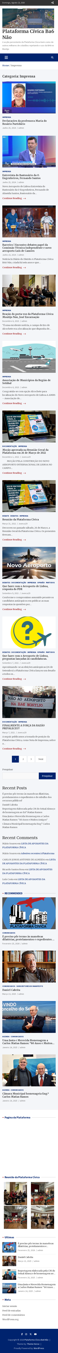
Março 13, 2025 (9, 994)
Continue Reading (12, 198)
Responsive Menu (52, 3)
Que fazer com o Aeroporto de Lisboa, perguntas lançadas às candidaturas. (25, 657)
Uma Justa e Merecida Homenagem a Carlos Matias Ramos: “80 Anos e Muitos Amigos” (27, 1043)
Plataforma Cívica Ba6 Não (36, 1339)
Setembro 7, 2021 (10, 662)
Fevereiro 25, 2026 (10, 943)
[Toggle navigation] (6, 57)
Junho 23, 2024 (9, 254)
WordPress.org (10, 1319)
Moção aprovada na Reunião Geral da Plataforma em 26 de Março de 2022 (25, 451)
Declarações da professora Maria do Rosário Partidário (24, 122)
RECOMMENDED (13, 893)
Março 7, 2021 (8, 732)
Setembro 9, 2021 (10, 593)
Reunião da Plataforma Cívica (20, 519)
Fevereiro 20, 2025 (26, 1277)
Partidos (50, 582)
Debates (14, 516)
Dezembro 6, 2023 (10, 321)
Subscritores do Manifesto (29, 986)
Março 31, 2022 (9, 523)
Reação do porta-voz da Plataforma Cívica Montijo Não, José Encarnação (27, 316)
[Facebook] (22, 1334)
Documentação (9, 446)
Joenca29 (25, 457)
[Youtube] (35, 1334)
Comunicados (8, 933)
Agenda (5, 1036)
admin (21, 127)
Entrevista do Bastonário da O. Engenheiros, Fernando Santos (21, 177)
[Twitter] (30, 1334)
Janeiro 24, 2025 (9, 1047)
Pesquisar (7, 769)
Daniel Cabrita (10, 804)
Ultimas (9, 1237)
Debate (5, 516)
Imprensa (6, 117)
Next (40, 759)
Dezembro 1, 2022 (10, 457)
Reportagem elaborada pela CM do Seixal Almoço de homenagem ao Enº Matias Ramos (36, 1273)
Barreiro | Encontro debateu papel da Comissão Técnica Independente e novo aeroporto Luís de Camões (27, 247)
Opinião (41, 582)
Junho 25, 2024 (9, 127)
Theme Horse (33, 1344)
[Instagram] (26, 1334)
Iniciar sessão (9, 1306)
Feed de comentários (13, 1315)
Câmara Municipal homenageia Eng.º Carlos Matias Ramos (25, 1095)
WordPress (39, 1348)
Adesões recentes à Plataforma (37, 853)
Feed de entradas (11, 1310)
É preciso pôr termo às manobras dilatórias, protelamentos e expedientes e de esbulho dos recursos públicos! (27, 797)
